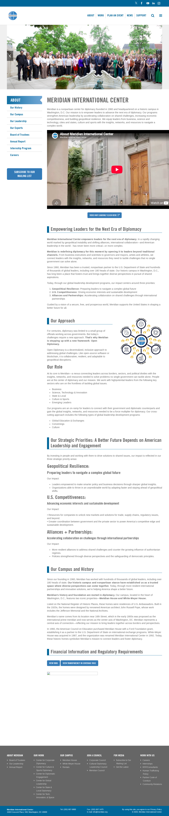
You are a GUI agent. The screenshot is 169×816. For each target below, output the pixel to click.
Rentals (66, 767)
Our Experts (16, 128)
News (130, 15)
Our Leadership (18, 121)
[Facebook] (142, 3)
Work (101, 15)
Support (141, 15)
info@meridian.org (100, 812)
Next (159, 56)
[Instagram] (159, 3)
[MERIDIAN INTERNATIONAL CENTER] (104, 697)
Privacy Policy (156, 809)
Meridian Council (97, 770)
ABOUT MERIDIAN (15, 755)
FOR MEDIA (119, 755)
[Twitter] (136, 3)
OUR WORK (39, 755)
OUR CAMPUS (66, 755)
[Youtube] (148, 3)
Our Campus (16, 114)
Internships (147, 764)
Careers (14, 155)
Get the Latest (122, 767)
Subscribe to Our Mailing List (24, 174)
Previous (10, 56)
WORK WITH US (147, 755)
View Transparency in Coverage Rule (79, 663)
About (90, 15)
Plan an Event (115, 15)
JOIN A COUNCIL (94, 755)
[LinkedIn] (153, 3)
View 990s (53, 663)
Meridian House (70, 760)
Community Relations (152, 784)
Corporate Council (97, 760)
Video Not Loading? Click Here (103, 215)
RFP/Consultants (150, 767)
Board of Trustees (19, 134)
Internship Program (20, 148)
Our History (16, 107)
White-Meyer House (71, 764)
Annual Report (17, 141)
